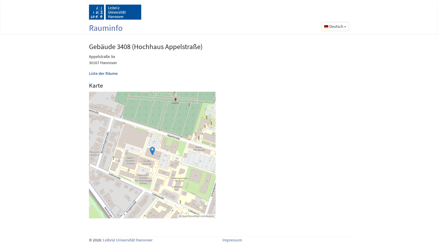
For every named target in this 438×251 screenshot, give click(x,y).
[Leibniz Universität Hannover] (115, 12)
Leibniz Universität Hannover (128, 240)
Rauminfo (106, 28)
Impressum (232, 240)
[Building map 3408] (152, 155)
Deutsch (336, 26)
